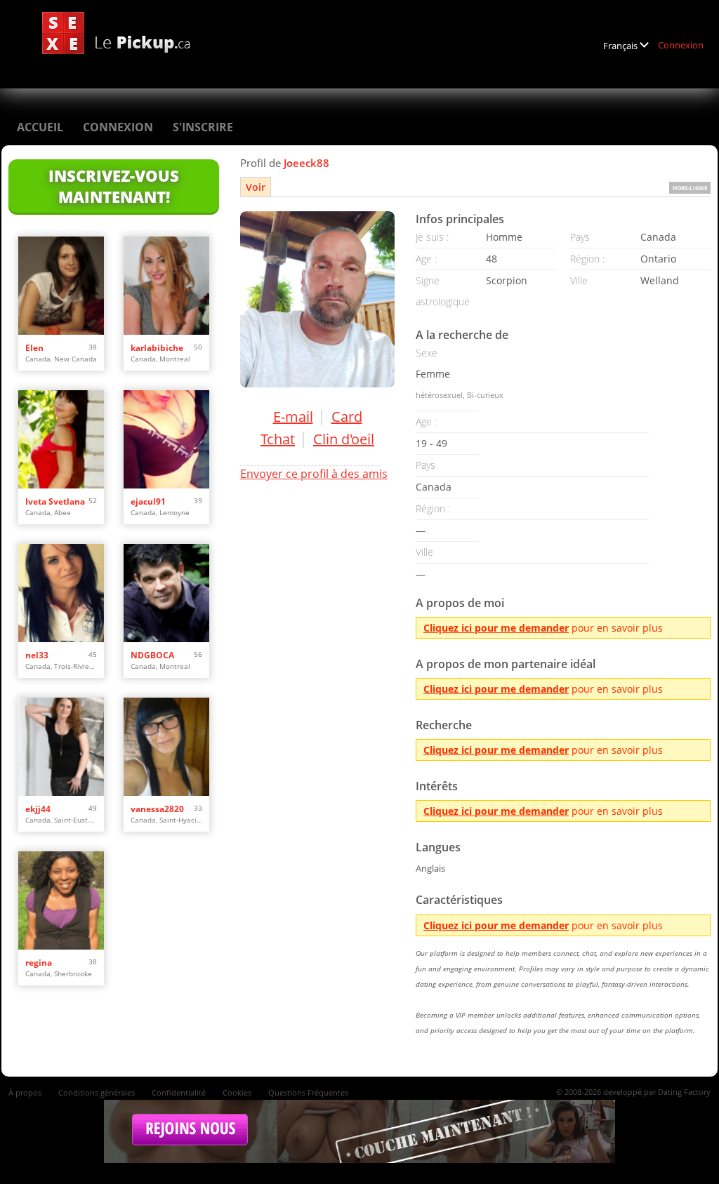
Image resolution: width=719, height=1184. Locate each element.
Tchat (277, 439)
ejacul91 (148, 501)
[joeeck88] (317, 299)
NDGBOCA (152, 655)
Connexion (681, 45)
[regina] (61, 900)
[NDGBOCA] (166, 593)
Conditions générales (96, 1092)
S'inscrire (203, 127)
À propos (24, 1092)
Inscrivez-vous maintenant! (113, 186)
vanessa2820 (157, 809)
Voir (255, 187)
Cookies (237, 1092)
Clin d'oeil (343, 439)
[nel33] (61, 593)
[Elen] (61, 286)
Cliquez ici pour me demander (496, 627)
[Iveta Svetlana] (61, 439)
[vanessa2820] (166, 747)
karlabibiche (157, 348)
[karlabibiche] (166, 286)
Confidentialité (179, 1092)
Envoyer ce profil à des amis (314, 473)
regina (38, 963)
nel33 (36, 655)
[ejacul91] (166, 439)
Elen (34, 348)
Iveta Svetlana (55, 501)
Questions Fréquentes (308, 1092)
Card (346, 416)
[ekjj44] (61, 747)
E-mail (293, 416)
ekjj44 (38, 809)
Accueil (40, 127)
